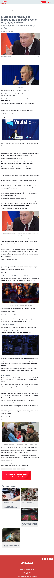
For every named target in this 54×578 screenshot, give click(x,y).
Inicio (2, 10)
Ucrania (10, 469)
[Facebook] (33, 56)
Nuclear (22, 469)
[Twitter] (36, 56)
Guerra (18, 469)
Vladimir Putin (4, 469)
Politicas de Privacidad (27, 573)
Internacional (26, 2)
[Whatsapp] (30, 56)
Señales (43, 2)
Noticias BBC (31, 2)
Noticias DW (36, 2)
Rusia (15, 469)
